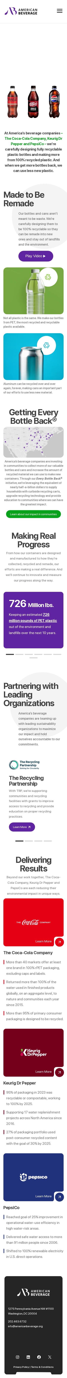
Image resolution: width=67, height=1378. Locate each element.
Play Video (33, 256)
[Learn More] (59, 942)
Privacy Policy (21, 1366)
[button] (10, 654)
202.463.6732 (17, 1321)
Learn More (20, 827)
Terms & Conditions (42, 1366)
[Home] (21, 14)
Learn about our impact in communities (33, 514)
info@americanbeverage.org (25, 1326)
